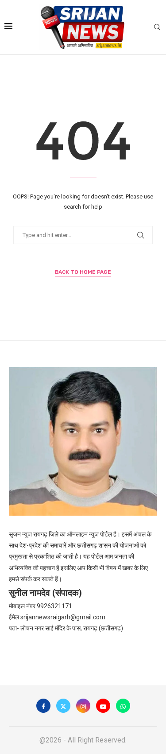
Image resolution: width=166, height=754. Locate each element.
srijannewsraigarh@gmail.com (62, 617)
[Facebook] (43, 706)
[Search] (157, 27)
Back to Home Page (83, 272)
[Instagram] (83, 706)
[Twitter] (63, 706)
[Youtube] (103, 706)
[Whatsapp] (123, 706)
